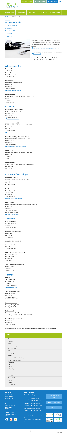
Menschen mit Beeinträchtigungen (16, 358)
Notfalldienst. (37, 54)
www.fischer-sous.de (13, 119)
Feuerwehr (10, 341)
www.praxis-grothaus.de (14, 90)
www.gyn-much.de (12, 133)
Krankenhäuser (12, 371)
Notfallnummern (13, 373)
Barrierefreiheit (55, 431)
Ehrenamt (10, 375)
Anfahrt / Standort (55, 407)
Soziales (10, 380)
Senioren (10, 355)
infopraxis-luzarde (13, 214)
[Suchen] (60, 1)
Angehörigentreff (13, 369)
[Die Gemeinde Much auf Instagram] (11, 419)
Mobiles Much (11, 353)
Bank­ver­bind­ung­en (54, 402)
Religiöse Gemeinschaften (14, 360)
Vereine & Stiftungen (13, 377)
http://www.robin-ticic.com (14, 198)
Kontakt (19, 431)
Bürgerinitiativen (12, 385)
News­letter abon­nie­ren (55, 396)
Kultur (9, 350)
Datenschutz (44, 431)
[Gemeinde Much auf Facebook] (6, 419)
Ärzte (10, 365)
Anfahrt (26, 431)
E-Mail (9, 416)
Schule (9, 343)
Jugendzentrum (12, 348)
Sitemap (59, 432)
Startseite (12, 431)
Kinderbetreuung (12, 346)
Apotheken (11, 367)
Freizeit (10, 382)
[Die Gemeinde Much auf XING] (15, 419)
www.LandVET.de (12, 287)
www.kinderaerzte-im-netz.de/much (17, 146)
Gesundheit (11, 362)
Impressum (34, 431)
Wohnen (10, 338)
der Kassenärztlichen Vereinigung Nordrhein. (46, 48)
